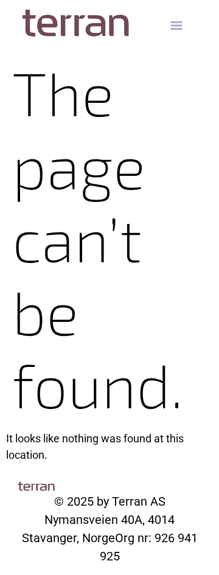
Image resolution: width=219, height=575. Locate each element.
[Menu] (176, 25)
